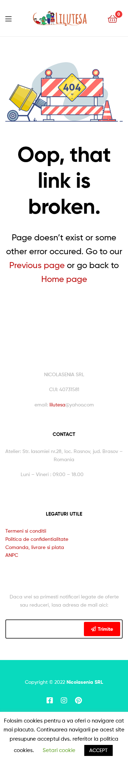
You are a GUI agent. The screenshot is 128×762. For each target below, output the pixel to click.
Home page (64, 279)
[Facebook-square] (49, 700)
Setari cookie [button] (59, 750)
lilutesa (57, 404)
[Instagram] (64, 700)
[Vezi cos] (112, 18)
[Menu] (8, 18)
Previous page (37, 265)
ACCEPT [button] (98, 750)
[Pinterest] (78, 700)
